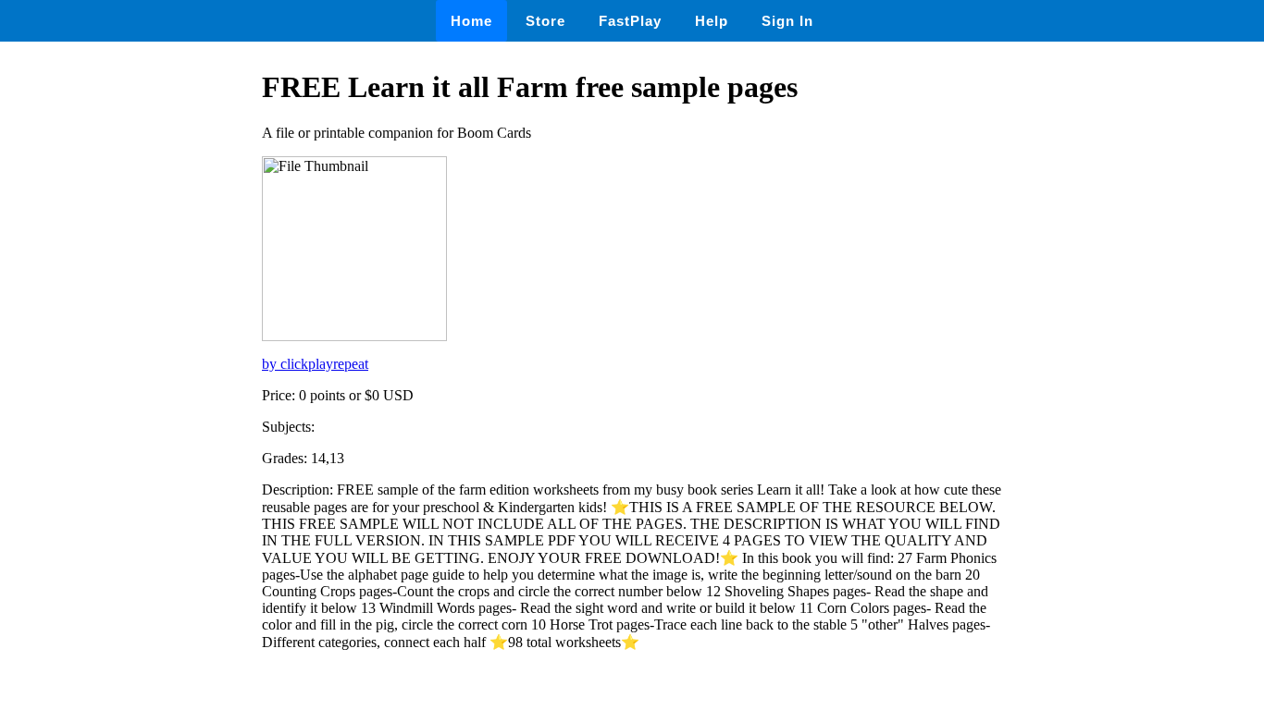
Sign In (787, 21)
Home (471, 21)
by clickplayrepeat (315, 364)
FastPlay (630, 21)
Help (711, 21)
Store (545, 21)
